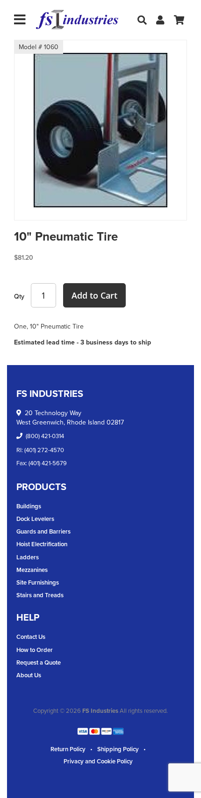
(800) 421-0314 (45, 436)
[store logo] (77, 19)
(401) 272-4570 (44, 450)
